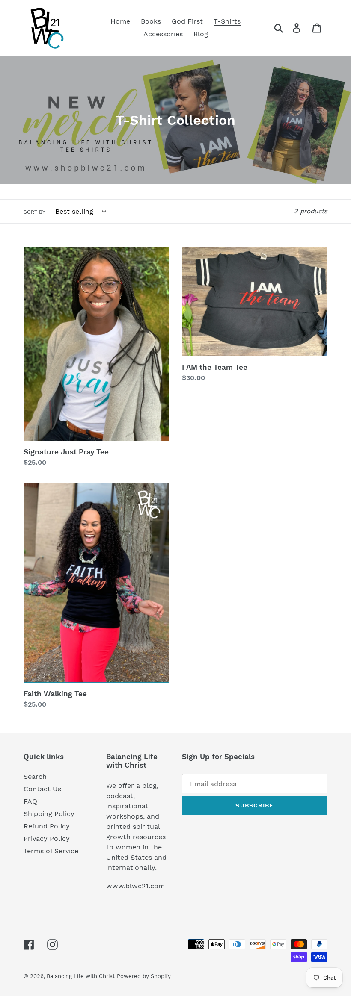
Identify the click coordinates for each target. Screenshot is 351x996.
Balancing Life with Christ (81, 976)
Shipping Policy (49, 814)
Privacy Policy (47, 838)
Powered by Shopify (144, 976)
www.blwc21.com (135, 886)
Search (35, 776)
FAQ (30, 801)
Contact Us (42, 789)
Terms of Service (51, 851)
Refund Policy (47, 826)
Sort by (34, 212)
